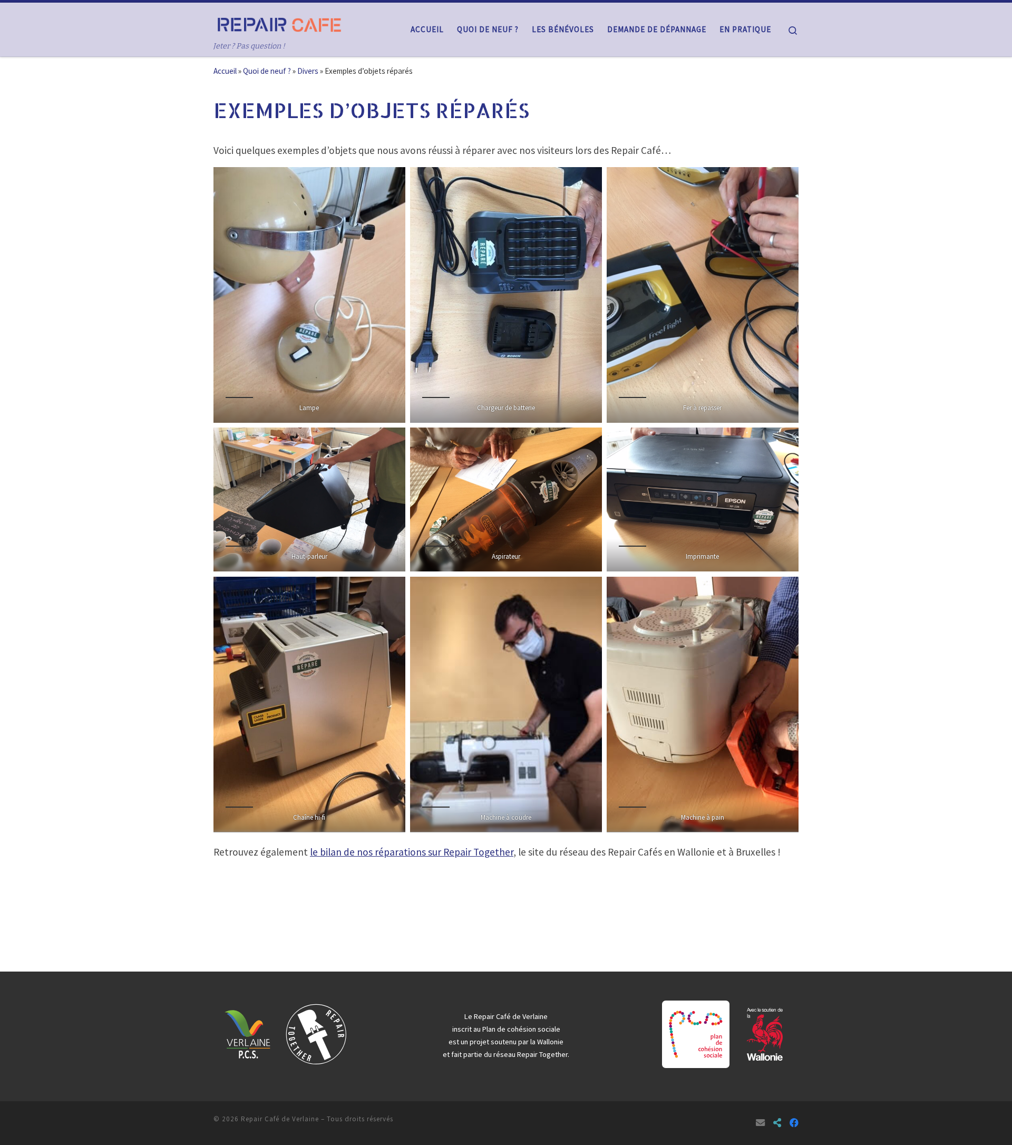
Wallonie (550, 1041)
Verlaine (535, 1016)
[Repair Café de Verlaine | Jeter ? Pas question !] (279, 23)
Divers (307, 71)
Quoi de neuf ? (267, 71)
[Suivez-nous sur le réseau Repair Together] (777, 1123)
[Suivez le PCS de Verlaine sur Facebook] (794, 1123)
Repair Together (542, 1054)
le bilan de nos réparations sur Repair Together (411, 852)
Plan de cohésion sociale (521, 1029)
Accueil (225, 71)
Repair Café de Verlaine (280, 1118)
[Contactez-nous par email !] (760, 1123)
